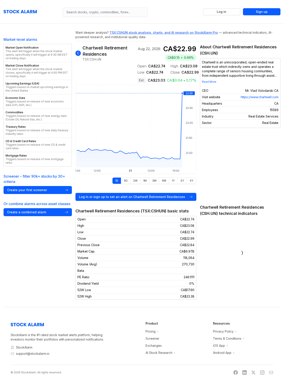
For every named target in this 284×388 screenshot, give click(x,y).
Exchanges (154, 345)
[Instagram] (262, 372)
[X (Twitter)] (253, 372)
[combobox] (105, 12)
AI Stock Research (159, 353)
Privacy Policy (223, 331)
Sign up (262, 12)
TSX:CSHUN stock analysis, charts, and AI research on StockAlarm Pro (164, 32)
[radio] (116, 181)
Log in (221, 12)
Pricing (151, 331)
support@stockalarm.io (32, 353)
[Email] (271, 372)
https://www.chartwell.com (259, 97)
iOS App (219, 345)
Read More (209, 81)
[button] (38, 53)
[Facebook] (235, 372)
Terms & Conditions (227, 338)
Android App (222, 353)
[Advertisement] (240, 166)
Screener (152, 338)
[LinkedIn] (244, 372)
